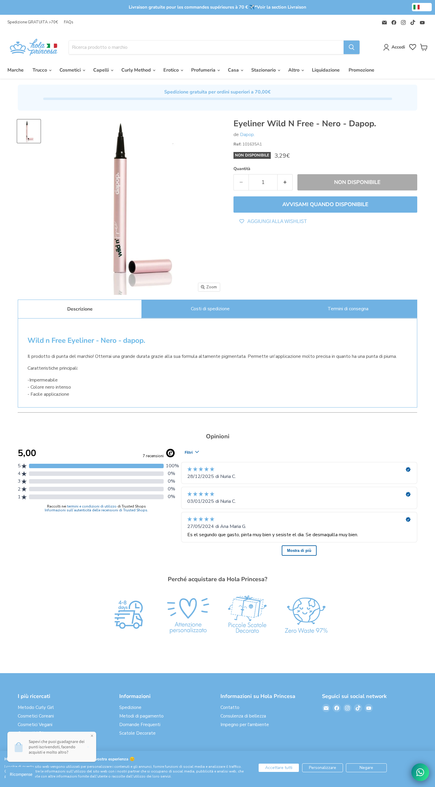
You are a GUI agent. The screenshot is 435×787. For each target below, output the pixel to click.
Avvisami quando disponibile (325, 204)
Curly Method (136, 70)
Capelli (101, 70)
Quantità (241, 169)
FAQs (68, 22)
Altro (294, 70)
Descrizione (80, 309)
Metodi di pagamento (141, 716)
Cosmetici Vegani (35, 725)
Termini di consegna (348, 309)
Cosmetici (70, 70)
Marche (15, 70)
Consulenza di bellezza (243, 716)
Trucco (40, 70)
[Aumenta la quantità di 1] (285, 182)
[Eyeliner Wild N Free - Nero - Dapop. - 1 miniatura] (29, 131)
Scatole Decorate (137, 733)
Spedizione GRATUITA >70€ (32, 22)
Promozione (361, 70)
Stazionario (264, 70)
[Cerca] (352, 47)
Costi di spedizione (210, 309)
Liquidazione (326, 70)
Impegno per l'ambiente (244, 725)
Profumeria (204, 70)
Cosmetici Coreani (36, 716)
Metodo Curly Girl (36, 707)
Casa (234, 70)
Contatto (229, 707)
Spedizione (130, 707)
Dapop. (247, 134)
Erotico (171, 70)
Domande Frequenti (139, 725)
